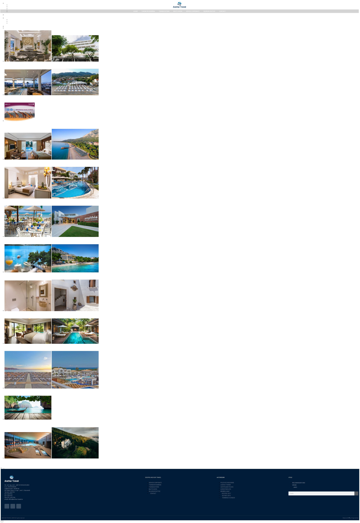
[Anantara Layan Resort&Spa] (181, 331)
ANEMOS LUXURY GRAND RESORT (20, 391)
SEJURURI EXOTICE (209, 11)
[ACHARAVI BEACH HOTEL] (181, 82)
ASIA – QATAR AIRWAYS (15, 423)
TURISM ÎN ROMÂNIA (148, 11)
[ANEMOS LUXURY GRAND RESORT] (181, 369)
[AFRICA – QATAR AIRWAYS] (181, 112)
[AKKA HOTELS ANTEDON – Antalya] (181, 144)
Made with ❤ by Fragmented (350, 518)
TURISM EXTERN (164, 11)
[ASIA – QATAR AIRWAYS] (181, 408)
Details (6, 68)
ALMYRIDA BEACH (12, 201)
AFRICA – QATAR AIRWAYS (16, 124)
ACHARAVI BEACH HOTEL (16, 98)
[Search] (356, 493)
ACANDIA (8, 64)
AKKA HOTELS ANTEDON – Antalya (19, 162)
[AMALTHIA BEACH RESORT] (181, 221)
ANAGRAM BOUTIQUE (14, 314)
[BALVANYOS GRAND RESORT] (181, 442)
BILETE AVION (177, 11)
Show (14, 19)
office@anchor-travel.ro (15, 499)
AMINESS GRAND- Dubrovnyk (17, 275)
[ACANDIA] (181, 46)
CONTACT (222, 11)
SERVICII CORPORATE (193, 11)
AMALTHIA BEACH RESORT (16, 240)
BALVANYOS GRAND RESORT (17, 461)
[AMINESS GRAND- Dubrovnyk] (181, 258)
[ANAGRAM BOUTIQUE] (181, 295)
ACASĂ (135, 11)
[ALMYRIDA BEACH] (181, 182)
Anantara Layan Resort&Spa (15, 346)
